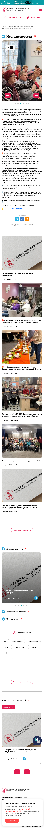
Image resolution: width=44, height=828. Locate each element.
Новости (13, 25)
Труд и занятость (11, 653)
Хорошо (12, 821)
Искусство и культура (34, 641)
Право (6, 647)
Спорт (5, 641)
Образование (35, 647)
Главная (4, 25)
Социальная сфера (17, 641)
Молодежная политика (31, 653)
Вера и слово (20, 647)
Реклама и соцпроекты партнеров (22, 659)
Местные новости (25, 25)
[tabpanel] (22, 70)
